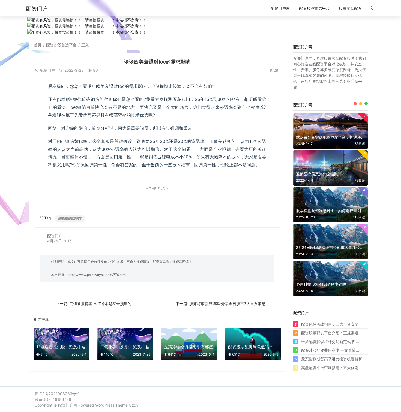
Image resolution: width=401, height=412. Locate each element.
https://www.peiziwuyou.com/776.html (97, 275)
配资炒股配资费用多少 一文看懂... (330, 350)
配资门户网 (67, 405)
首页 (37, 45)
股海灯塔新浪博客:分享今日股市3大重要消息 (227, 303)
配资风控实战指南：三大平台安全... (331, 324)
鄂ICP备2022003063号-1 (57, 393)
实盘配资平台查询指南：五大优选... (331, 367)
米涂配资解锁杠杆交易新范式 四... (330, 341)
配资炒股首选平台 (61, 45)
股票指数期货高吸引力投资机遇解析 (331, 359)
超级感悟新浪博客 (70, 218)
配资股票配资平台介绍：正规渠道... (331, 332)
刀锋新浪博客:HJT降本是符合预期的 (100, 303)
